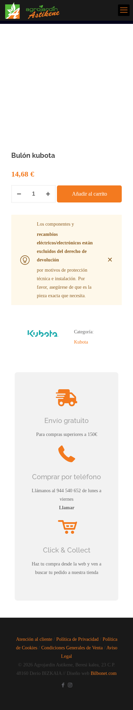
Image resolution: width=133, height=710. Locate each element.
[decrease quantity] (19, 194)
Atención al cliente (34, 639)
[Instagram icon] (70, 685)
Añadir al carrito (89, 194)
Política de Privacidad (77, 639)
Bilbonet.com (104, 673)
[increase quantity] (48, 194)
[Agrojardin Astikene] (36, 10)
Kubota (81, 342)
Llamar (66, 507)
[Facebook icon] (62, 685)
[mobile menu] (124, 10)
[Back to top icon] (119, 696)
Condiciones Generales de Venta (72, 647)
